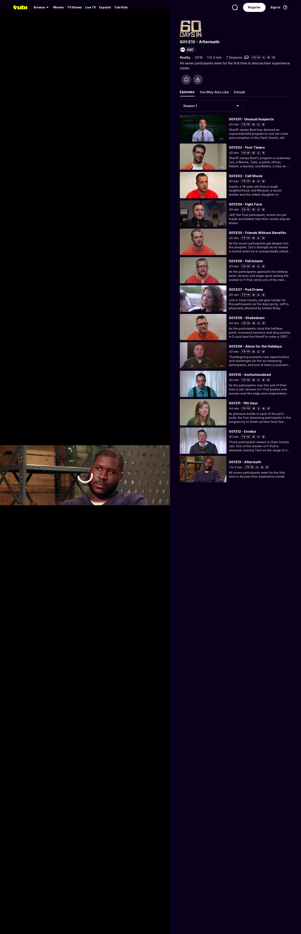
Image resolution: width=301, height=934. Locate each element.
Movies (58, 7)
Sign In (275, 7)
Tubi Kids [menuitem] (121, 7)
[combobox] (211, 106)
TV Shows (74, 7)
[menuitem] (42, 7)
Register (254, 7)
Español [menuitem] (105, 7)
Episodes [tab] (187, 92)
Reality (185, 57)
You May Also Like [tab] (214, 92)
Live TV (90, 7)
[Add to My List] (186, 79)
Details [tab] (239, 92)
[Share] (198, 79)
